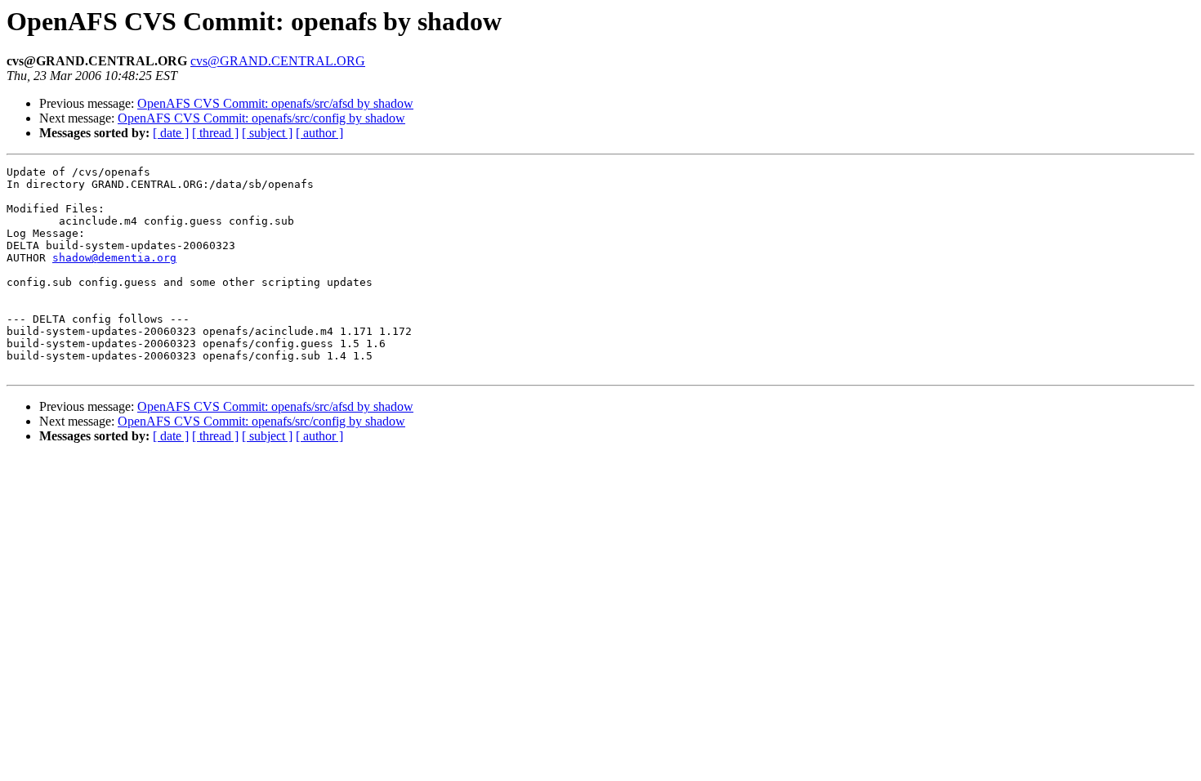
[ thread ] (215, 133)
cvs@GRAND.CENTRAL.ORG (277, 61)
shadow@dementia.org (114, 258)
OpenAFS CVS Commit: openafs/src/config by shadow (261, 118)
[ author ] (319, 133)
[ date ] (171, 133)
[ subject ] (267, 133)
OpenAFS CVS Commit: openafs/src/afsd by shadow (275, 103)
